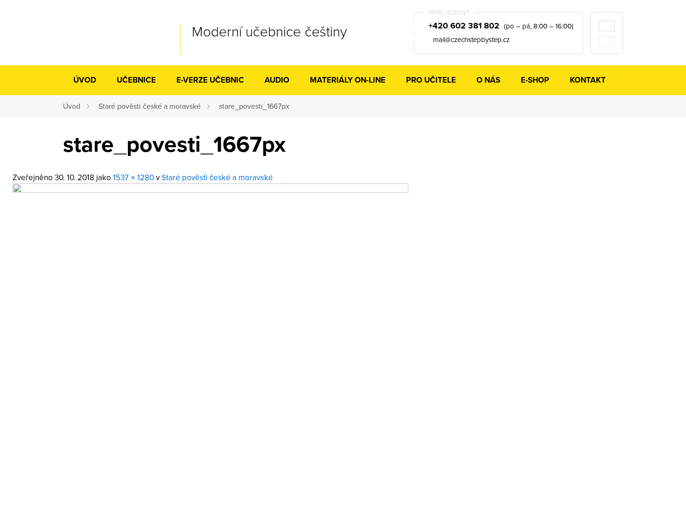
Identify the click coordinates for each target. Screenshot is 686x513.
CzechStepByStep (110, 32)
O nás (488, 80)
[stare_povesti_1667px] (210, 190)
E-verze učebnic (210, 80)
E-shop (535, 80)
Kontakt (588, 80)
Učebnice (136, 80)
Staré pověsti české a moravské (149, 106)
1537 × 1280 (133, 178)
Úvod (84, 80)
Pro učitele (431, 80)
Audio (277, 80)
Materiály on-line (347, 80)
